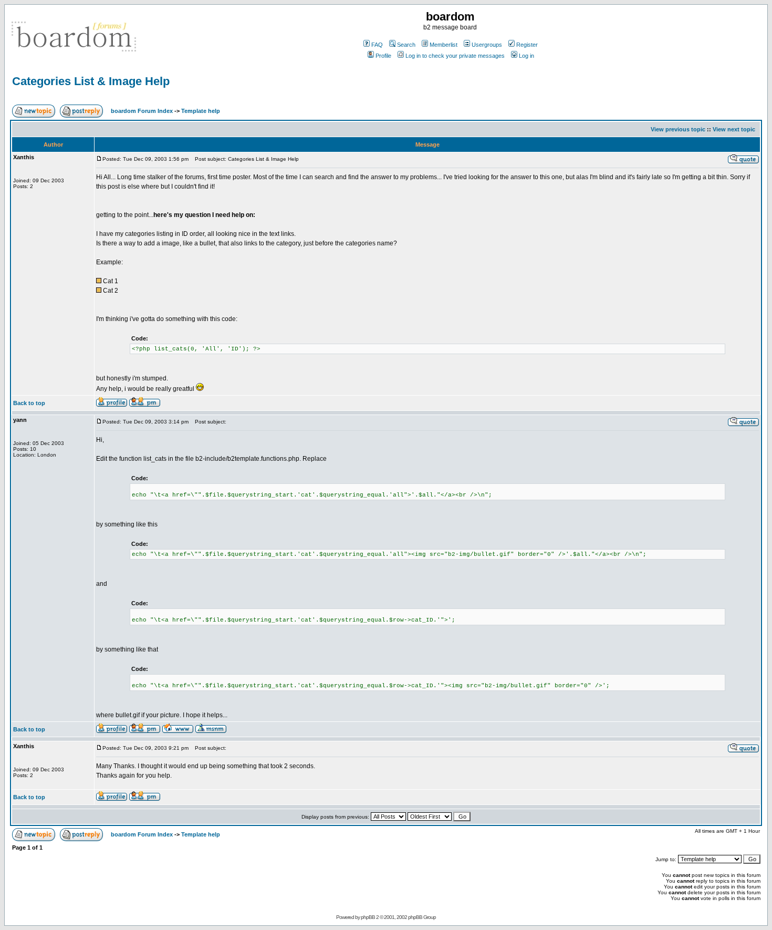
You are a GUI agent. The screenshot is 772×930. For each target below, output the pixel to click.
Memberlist (443, 45)
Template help (200, 111)
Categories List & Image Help (91, 81)
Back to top (29, 403)
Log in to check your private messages (455, 56)
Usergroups (487, 45)
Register (527, 45)
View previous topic (678, 129)
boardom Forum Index (142, 111)
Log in (526, 56)
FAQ (377, 45)
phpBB (368, 917)
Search (406, 45)
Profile (383, 56)
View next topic (734, 129)
